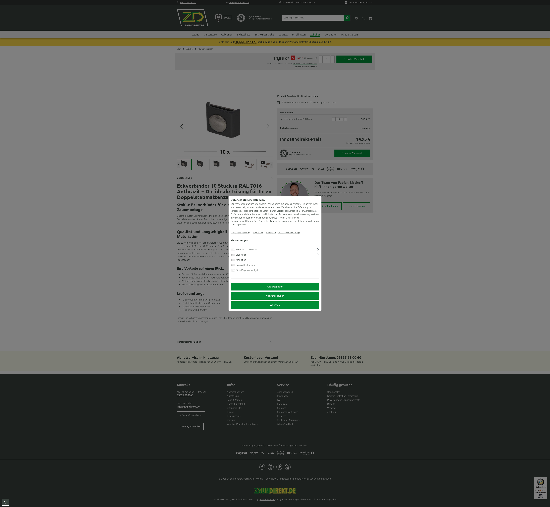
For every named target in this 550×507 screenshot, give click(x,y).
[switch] (233, 255)
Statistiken (241, 254)
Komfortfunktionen (245, 265)
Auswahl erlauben (275, 295)
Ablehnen (275, 305)
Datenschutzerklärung (241, 233)
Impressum (258, 233)
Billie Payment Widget (247, 270)
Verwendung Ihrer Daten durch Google (283, 233)
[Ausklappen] (318, 249)
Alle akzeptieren (275, 286)
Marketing (241, 260)
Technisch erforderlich (247, 249)
